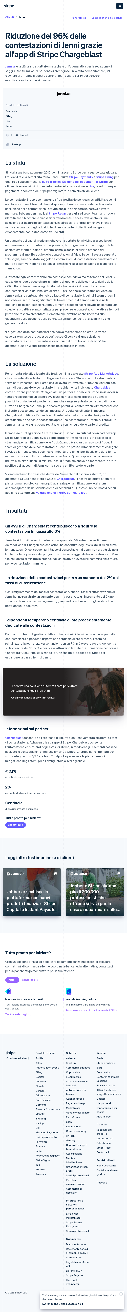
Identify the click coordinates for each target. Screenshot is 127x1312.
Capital (40, 1076)
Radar (39, 1151)
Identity (40, 1113)
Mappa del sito (105, 1103)
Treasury (41, 1174)
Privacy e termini (106, 1085)
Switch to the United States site (61, 1303)
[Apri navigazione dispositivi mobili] (119, 6)
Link (91, 186)
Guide (100, 1058)
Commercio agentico (78, 1067)
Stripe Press (104, 1147)
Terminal (41, 1169)
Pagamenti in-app (76, 1103)
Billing (39, 1072)
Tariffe (39, 1058)
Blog (99, 1067)
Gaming (70, 1140)
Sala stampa (104, 1143)
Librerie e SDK (74, 1270)
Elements (41, 1104)
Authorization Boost (47, 1067)
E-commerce (73, 1076)
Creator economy (76, 1131)
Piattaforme (73, 1117)
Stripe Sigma (43, 1160)
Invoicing (41, 1118)
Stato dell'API (74, 1257)
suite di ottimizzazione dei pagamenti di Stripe (75, 181)
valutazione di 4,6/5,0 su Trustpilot (60, 492)
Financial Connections (48, 1109)
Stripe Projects (74, 1275)
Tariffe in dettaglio (17, 1014)
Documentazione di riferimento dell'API (90, 1010)
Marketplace (73, 1108)
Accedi (101, 1182)
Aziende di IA (73, 1126)
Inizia (11, 979)
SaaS (69, 1121)
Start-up (71, 1063)
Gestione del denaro (78, 1112)
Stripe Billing (105, 177)
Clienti (9, 17)
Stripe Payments (81, 177)
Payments (41, 1141)
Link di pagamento (46, 1137)
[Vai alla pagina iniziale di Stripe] (9, 1053)
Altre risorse (104, 1116)
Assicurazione (74, 1153)
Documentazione (76, 1244)
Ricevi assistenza (106, 1165)
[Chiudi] (120, 1295)
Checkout (41, 1081)
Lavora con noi (105, 1138)
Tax (38, 1164)
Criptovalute (43, 1095)
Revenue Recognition (48, 1155)
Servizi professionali (77, 1175)
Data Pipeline (43, 1100)
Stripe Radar (57, 213)
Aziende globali (75, 1098)
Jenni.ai (10, 66)
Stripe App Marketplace (101, 373)
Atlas (39, 1063)
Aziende (71, 1058)
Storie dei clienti (106, 1063)
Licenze (101, 1098)
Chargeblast (102, 387)
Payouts (40, 1146)
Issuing (40, 1123)
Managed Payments (47, 1132)
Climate (40, 1086)
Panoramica (78, 17)
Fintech (70, 1135)
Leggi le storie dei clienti (106, 17)
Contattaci (14, 824)
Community (103, 1072)
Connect (40, 1090)
